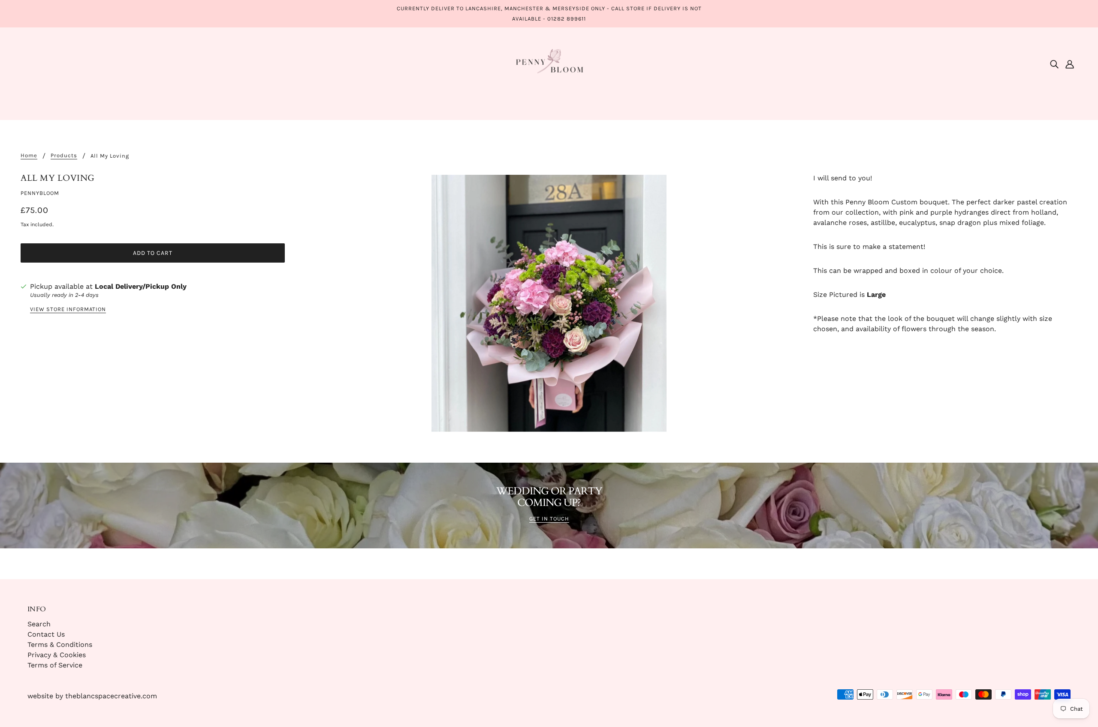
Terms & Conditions (59, 644)
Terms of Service (54, 665)
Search (39, 624)
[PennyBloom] (549, 63)
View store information (68, 309)
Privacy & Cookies (56, 655)
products (64, 156)
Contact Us (46, 634)
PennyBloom (40, 193)
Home (29, 156)
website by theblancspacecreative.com (92, 696)
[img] (1054, 63)
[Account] (1069, 63)
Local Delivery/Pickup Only (141, 286)
